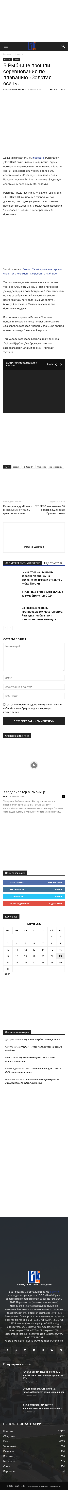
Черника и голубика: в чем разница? (42, 1039)
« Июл (6, 973)
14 (43, 949)
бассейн (16, 467)
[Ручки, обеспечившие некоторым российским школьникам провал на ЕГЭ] (11, 1376)
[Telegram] (29, 96)
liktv (5, 796)
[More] (52, 96)
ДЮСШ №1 (28, 467)
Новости (19, 54)
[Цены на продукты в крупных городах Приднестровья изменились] (11, 1393)
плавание (41, 467)
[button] (5, 46)
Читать (58, 889)
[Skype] (25, 1350)
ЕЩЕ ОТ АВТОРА (53, 563)
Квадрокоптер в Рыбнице (24, 792)
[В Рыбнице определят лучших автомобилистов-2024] (11, 595)
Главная (7, 54)
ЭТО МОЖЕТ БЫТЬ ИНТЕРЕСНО (22, 563)
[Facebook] (6, 96)
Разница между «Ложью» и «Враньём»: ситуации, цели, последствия (17, 510)
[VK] (14, 96)
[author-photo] (34, 542)
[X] (21, 96)
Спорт (16, 59)
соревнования (55, 467)
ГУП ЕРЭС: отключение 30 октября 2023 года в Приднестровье (49, 510)
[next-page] (11, 628)
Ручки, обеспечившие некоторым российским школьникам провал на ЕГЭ (42, 1375)
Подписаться (55, 903)
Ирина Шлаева (16, 89)
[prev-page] (5, 628)
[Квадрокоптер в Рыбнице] (34, 765)
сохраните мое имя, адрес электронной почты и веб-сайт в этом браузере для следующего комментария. (32, 708)
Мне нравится (55, 882)
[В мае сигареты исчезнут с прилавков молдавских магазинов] (11, 1409)
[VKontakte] (52, 1350)
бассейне (39, 157)
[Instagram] (16, 1350)
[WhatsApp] (44, 96)
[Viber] (37, 96)
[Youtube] (60, 1350)
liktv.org (54, 1291)
